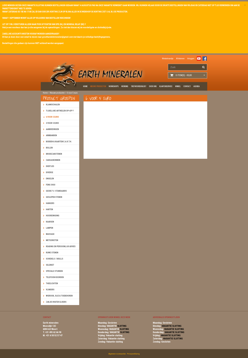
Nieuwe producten (98, 86)
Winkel (178, 86)
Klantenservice (165, 86)
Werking (124, 86)
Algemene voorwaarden (117, 354)
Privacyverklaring (133, 354)
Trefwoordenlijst (138, 86)
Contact (187, 86)
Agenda (196, 86)
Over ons (153, 86)
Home (85, 86)
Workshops (114, 86)
